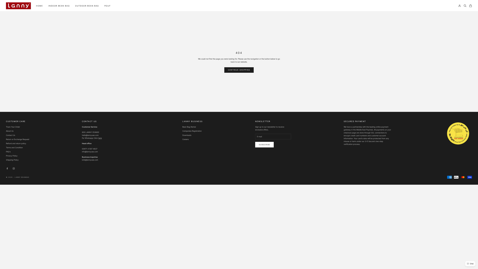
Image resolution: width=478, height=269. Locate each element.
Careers (185, 139)
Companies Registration (192, 131)
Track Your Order (13, 127)
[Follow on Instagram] (13, 168)
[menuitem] (39, 5)
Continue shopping (239, 70)
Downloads (186, 135)
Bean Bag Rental (189, 127)
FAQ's (8, 152)
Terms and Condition (14, 147)
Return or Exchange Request (17, 139)
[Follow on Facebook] (7, 168)
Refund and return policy (16, 143)
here (100, 138)
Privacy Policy (11, 156)
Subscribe (264, 145)
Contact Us (10, 135)
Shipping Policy (12, 160)
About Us (9, 131)
